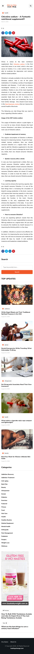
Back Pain (4, 484)
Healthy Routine (6, 520)
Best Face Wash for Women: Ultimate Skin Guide (15, 458)
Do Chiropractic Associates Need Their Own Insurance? (16, 385)
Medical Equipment (7, 523)
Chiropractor (5, 491)
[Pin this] (13, 32)
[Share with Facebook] (2, 32)
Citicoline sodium (19, 64)
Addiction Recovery (7, 474)
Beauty (3, 487)
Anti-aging (4, 481)
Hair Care (4, 513)
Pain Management (7, 533)
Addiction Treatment (7, 477)
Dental (3, 494)
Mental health (5, 526)
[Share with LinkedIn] (10, 32)
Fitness (3, 507)
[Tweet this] (6, 32)
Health (3, 517)
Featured (4, 504)
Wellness (4, 546)
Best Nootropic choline (12, 104)
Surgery (3, 539)
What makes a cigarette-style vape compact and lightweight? (16, 421)
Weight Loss (5, 543)
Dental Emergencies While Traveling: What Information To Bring (16, 349)
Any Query (4, 642)
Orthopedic (5, 530)
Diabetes (4, 497)
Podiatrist (4, 536)
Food (3, 510)
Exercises (4, 500)
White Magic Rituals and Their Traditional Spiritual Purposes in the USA (15, 313)
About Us (13, 642)
